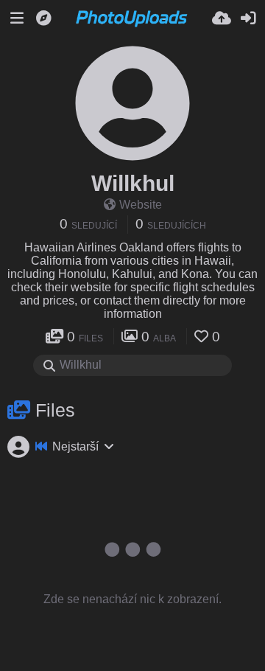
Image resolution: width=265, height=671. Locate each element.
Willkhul (132, 183)
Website (140, 204)
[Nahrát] (221, 18)
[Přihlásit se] (248, 18)
